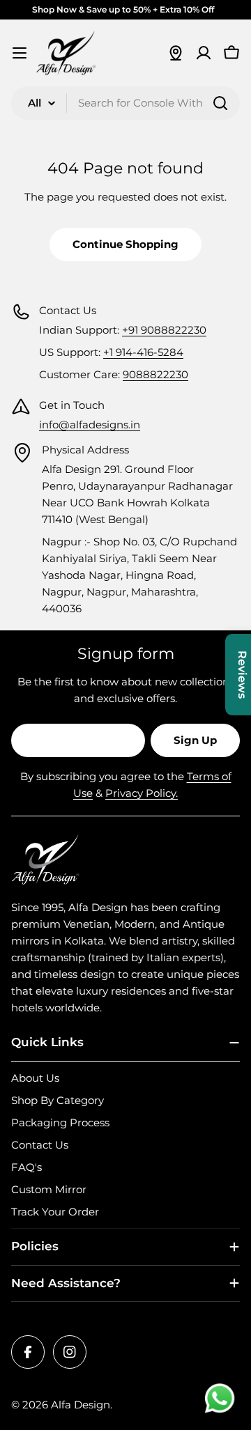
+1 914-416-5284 (143, 352)
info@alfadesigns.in (89, 424)
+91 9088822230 (164, 329)
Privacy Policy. (141, 793)
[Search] (220, 103)
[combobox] (125, 103)
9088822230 (155, 374)
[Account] (203, 53)
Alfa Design (80, 1404)
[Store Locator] (175, 53)
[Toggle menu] (19, 53)
